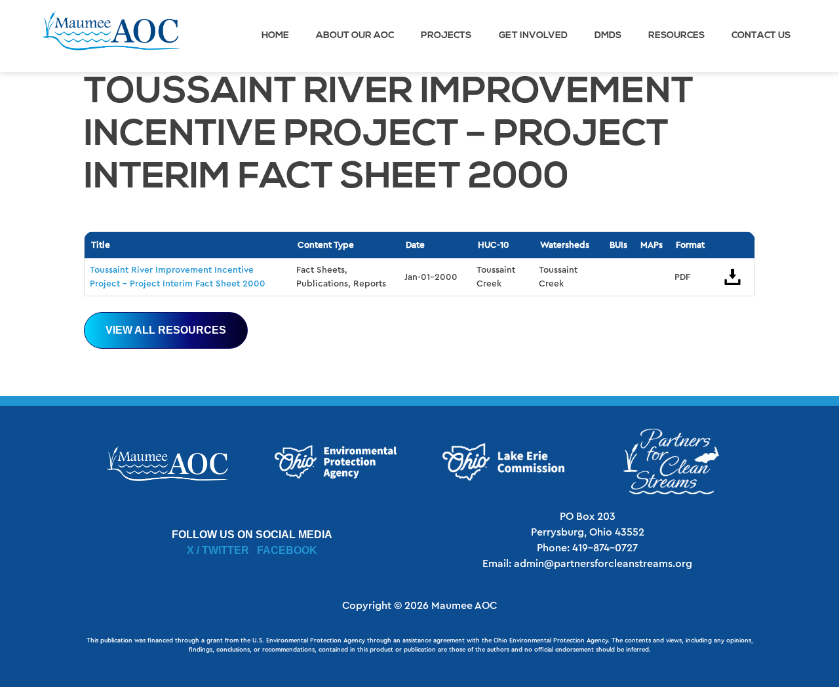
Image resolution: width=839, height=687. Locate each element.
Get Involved (533, 36)
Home (275, 36)
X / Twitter (218, 550)
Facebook (287, 550)
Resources (676, 36)
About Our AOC (355, 36)
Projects (446, 36)
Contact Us (761, 36)
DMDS (608, 36)
